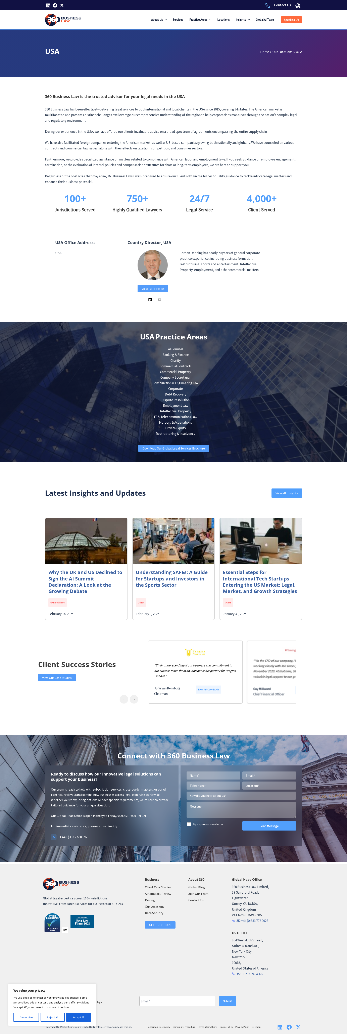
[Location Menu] (298, 5)
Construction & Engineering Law (175, 383)
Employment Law (175, 405)
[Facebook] (55, 5)
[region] (52, 1005)
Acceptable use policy (159, 1026)
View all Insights (287, 493)
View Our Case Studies (57, 678)
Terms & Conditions (207, 1026)
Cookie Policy (226, 1026)
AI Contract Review (158, 894)
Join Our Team (198, 894)
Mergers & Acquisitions (175, 422)
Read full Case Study (209, 691)
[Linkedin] (48, 5)
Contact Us (282, 5)
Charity (175, 360)
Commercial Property (175, 372)
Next (134, 701)
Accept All (78, 1017)
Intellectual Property (175, 411)
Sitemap (256, 1026)
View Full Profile (153, 289)
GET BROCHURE (160, 925)
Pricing (150, 900)
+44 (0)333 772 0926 (73, 837)
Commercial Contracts (176, 366)
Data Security (154, 913)
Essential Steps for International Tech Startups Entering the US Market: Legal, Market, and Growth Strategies (260, 581)
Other (141, 602)
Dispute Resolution (175, 400)
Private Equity (175, 428)
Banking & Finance (175, 354)
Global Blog (196, 887)
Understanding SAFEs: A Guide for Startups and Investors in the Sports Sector (172, 578)
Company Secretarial (175, 377)
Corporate (175, 388)
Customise (26, 1017)
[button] (165, 19)
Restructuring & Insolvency (175, 433)
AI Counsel (175, 349)
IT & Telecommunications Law (175, 417)
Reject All (52, 1017)
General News (57, 602)
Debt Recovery (175, 394)
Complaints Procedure (183, 1026)
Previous (123, 701)
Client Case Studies (158, 887)
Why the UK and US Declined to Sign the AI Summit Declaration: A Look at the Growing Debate (85, 581)
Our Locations (154, 906)
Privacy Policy (242, 1026)
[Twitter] (62, 5)
